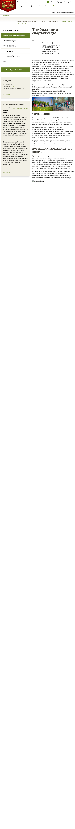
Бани (40, 6)
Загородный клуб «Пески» (26, 21)
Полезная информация (25, 2)
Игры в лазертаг (9, 51)
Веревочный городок (11, 56)
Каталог (42, 21)
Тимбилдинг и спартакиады (14, 35)
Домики (33, 6)
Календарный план (14, 70)
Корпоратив (24, 6)
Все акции (6, 94)
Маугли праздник (9, 41)
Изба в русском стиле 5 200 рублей (20, 108)
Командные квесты (11, 30)
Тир (4, 61)
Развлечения (57, 6)
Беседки (48, 6)
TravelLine (5, 15)
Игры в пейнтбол (9, 46)
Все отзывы (7, 172)
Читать (14, 86)
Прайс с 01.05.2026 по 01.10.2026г (62, 12)
